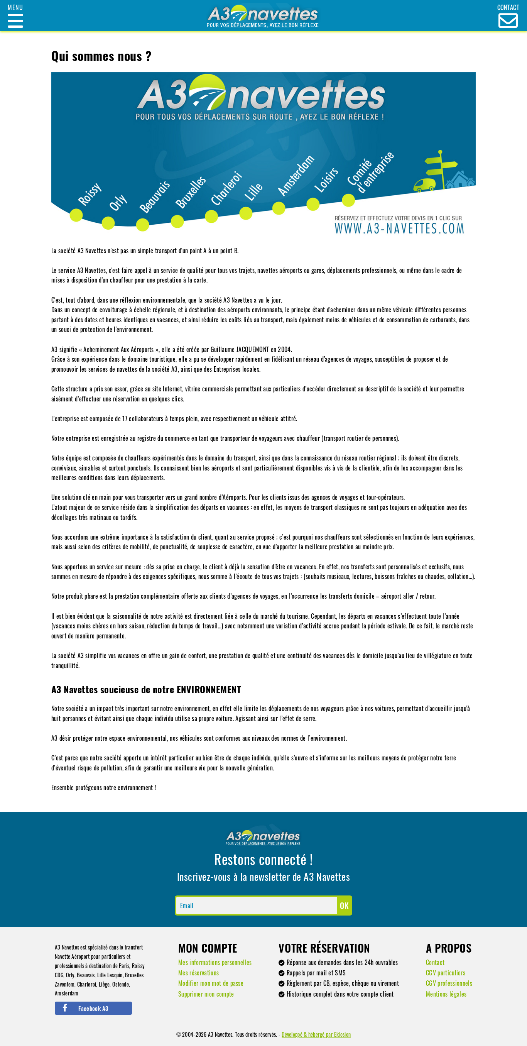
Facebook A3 (93, 1008)
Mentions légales (446, 994)
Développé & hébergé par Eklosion (316, 1034)
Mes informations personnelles (215, 962)
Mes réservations (198, 972)
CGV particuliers (445, 972)
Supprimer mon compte (206, 994)
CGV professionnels (449, 983)
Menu (15, 7)
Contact (435, 962)
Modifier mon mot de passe (210, 983)
